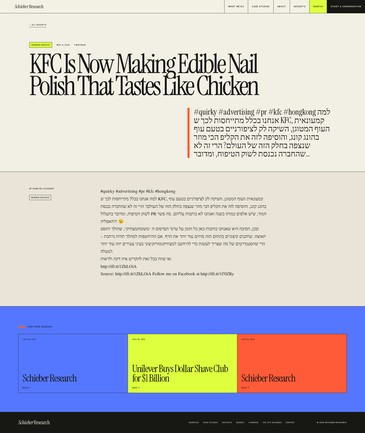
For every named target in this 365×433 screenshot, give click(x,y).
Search (318, 6)
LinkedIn (253, 422)
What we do (236, 6)
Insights (299, 6)
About (281, 6)
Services (194, 422)
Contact (290, 422)
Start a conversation (346, 6)
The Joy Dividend (272, 422)
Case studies (261, 6)
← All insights (38, 25)
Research (29, 6)
